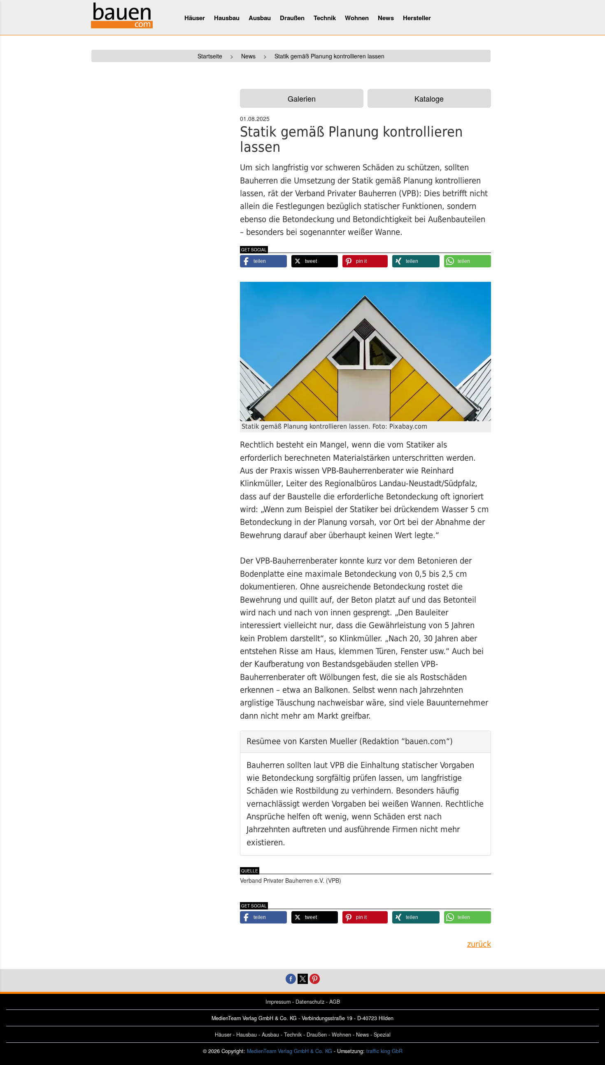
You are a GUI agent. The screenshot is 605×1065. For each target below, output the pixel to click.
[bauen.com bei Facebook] (291, 977)
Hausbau (227, 17)
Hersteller (417, 17)
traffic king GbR (384, 1051)
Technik (325, 17)
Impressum (278, 1001)
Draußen (292, 17)
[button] (263, 261)
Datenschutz (310, 1001)
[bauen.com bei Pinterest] (314, 977)
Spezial (382, 1034)
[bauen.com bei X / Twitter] (303, 977)
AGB (334, 1001)
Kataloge (429, 98)
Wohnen (357, 17)
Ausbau (260, 17)
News (386, 17)
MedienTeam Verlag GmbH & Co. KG (289, 1051)
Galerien (302, 98)
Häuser (194, 17)
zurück (479, 944)
